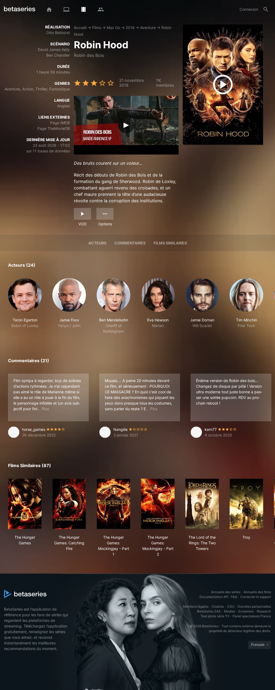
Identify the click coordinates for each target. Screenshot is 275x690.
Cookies (218, 606)
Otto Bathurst (58, 32)
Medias (229, 611)
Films (96, 27)
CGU (230, 606)
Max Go (113, 27)
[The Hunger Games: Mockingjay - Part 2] (158, 504)
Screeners (246, 611)
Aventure (148, 27)
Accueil (80, 27)
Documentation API (214, 597)
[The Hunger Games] (25, 504)
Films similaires (170, 243)
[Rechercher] (266, 9)
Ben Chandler (58, 55)
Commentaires (130, 243)
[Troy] (246, 504)
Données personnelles (254, 606)
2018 (130, 27)
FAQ (234, 597)
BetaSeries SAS (209, 611)
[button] (25, 306)
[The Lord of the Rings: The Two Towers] (202, 504)
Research (264, 611)
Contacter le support (255, 597)
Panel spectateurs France (252, 616)
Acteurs (97, 243)
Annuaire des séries (225, 592)
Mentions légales (195, 606)
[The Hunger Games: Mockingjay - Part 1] (113, 504)
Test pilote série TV (215, 616)
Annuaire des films (257, 592)
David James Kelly (54, 49)
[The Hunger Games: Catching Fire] (69, 504)
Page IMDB (60, 122)
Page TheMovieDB (53, 128)
